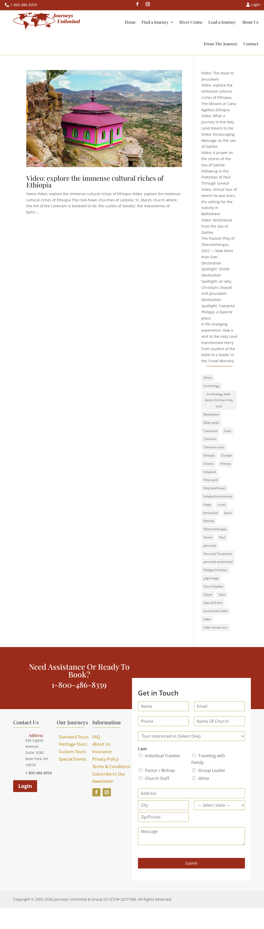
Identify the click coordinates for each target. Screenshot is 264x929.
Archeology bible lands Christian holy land (219, 400)
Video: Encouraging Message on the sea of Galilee (218, 140)
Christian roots (214, 447)
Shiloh (207, 594)
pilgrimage (211, 578)
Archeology (211, 386)
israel (222, 504)
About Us (250, 22)
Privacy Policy (105, 759)
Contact (250, 43)
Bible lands (211, 422)
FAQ (96, 737)
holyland (209, 472)
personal (209, 545)
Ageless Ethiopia (215, 109)
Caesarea (210, 431)
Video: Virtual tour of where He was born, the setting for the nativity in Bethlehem (219, 201)
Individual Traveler (162, 756)
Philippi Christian (215, 570)
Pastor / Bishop (160, 770)
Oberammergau (215, 529)
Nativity (208, 521)
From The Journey (221, 43)
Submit (191, 863)
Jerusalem (210, 513)
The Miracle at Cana (218, 103)
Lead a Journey (222, 22)
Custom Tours (72, 751)
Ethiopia (209, 455)
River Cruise (191, 22)
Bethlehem (211, 414)
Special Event (212, 602)
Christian (209, 439)
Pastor (208, 537)
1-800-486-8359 (23, 4)
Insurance (102, 751)
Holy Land (210, 480)
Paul (222, 537)
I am (142, 749)
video (207, 619)
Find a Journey (155, 22)
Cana (227, 431)
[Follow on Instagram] (148, 4)
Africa (207, 377)
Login (25, 785)
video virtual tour (215, 627)
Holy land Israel (214, 488)
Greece (208, 463)
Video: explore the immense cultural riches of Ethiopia (94, 181)
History (225, 463)
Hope (207, 504)
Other (204, 778)
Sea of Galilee (213, 586)
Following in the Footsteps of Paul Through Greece (216, 177)
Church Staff (157, 778)
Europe (226, 455)
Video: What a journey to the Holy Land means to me (217, 122)
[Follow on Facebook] (137, 4)
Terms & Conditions (111, 766)
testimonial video (215, 611)
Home (130, 22)
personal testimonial (218, 562)
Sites (222, 594)
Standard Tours (74, 737)
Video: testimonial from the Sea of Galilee (216, 226)
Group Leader (211, 770)
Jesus (228, 513)
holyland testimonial (217, 496)
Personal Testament (217, 554)
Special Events (72, 759)
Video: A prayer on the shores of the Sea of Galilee (217, 158)
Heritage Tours (73, 744)
